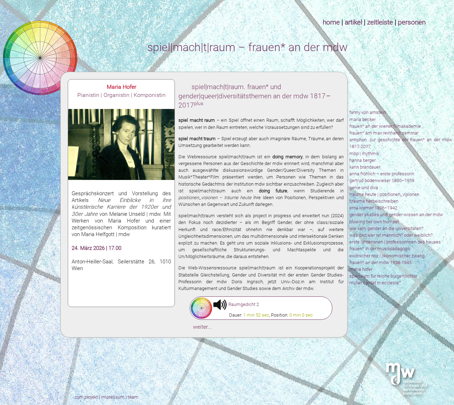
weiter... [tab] (202, 326)
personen (412, 22)
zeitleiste (380, 22)
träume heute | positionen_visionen (384, 194)
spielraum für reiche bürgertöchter (383, 276)
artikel (353, 22)
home (331, 22)
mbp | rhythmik (364, 153)
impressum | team (119, 397)
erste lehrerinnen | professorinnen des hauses (395, 242)
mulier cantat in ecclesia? (375, 282)
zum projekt (86, 397)
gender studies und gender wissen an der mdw (396, 214)
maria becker (362, 119)
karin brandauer (364, 167)
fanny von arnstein (367, 112)
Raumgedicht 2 (243, 304)
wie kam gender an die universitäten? (386, 228)
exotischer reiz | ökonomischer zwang (387, 255)
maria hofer (360, 269)
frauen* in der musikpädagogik (379, 248)
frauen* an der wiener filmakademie (385, 126)
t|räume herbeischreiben (373, 201)
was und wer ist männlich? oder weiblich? (391, 235)
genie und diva (363, 187)
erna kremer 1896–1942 (373, 207)
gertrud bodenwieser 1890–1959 (381, 180)
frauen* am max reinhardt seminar (384, 133)
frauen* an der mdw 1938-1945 (380, 262)
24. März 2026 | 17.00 (96, 248)
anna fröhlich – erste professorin (381, 173)
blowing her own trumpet (374, 221)
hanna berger (362, 160)
